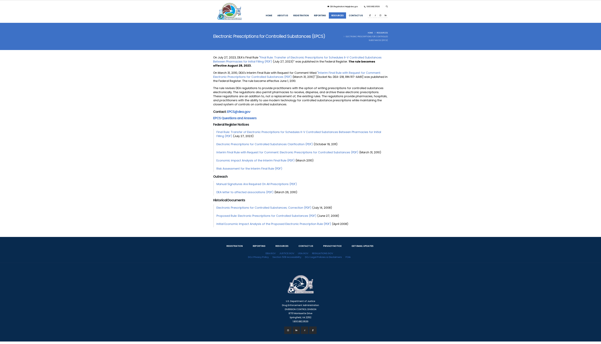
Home (269, 15)
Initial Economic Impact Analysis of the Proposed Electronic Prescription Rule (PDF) (273, 224)
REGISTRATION (234, 246)
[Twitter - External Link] (304, 330)
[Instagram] (380, 15)
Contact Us (356, 15)
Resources (337, 15)
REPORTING (259, 246)
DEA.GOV (271, 253)
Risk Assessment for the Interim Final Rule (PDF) (249, 169)
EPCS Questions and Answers (235, 118)
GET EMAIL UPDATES (362, 246)
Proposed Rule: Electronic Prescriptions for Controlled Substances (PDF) (266, 216)
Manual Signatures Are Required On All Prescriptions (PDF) (256, 184)
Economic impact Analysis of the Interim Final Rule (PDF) (255, 160)
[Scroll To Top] (595, 340)
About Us (282, 15)
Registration (301, 15)
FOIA (348, 257)
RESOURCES (281, 246)
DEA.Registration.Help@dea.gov (344, 6)
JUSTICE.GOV (286, 253)
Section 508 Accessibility (286, 257)
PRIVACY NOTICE (332, 246)
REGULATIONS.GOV (322, 253)
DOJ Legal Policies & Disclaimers (323, 257)
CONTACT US (305, 246)
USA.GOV (303, 253)
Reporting (320, 15)
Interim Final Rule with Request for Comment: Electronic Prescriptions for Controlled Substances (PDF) (287, 152)
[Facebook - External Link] (313, 330)
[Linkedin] (385, 15)
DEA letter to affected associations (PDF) (245, 192)
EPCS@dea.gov (238, 111)
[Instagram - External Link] (288, 330)
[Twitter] (375, 15)
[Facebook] (370, 15)
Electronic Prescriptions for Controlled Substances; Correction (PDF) (263, 208)
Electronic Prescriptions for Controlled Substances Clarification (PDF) (264, 144)
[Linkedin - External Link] (296, 330)
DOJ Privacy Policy (258, 257)
